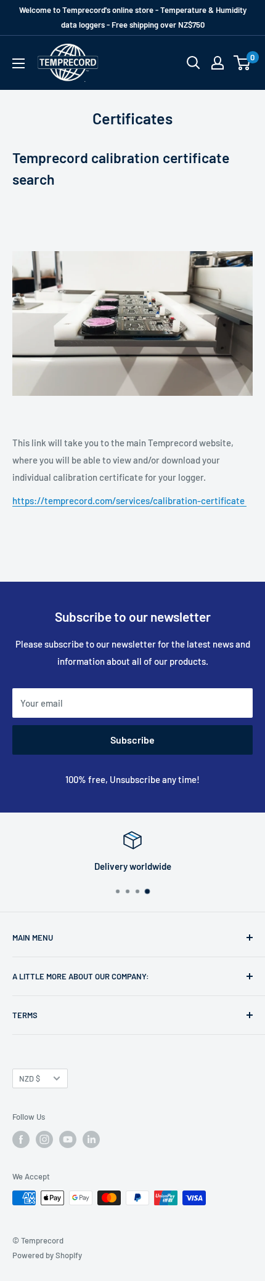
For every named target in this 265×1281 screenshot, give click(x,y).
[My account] (217, 63)
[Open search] (193, 63)
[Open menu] (18, 63)
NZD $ (29, 1078)
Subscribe (132, 739)
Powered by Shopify (47, 1255)
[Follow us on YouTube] (67, 1139)
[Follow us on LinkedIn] (91, 1139)
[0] (242, 62)
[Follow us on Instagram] (44, 1139)
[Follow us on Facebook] (21, 1139)
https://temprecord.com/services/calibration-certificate (129, 500)
